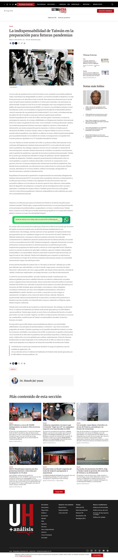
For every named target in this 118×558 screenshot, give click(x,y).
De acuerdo (97, 555)
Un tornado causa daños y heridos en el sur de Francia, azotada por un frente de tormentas (92, 427)
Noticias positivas (64, 17)
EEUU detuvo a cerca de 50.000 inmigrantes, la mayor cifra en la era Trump (24, 427)
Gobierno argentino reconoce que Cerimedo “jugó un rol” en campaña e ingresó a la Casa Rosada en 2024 (58, 427)
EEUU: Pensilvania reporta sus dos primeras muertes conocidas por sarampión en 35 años (23, 471)
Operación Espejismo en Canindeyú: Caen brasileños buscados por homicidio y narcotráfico (96, 129)
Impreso (13, 369)
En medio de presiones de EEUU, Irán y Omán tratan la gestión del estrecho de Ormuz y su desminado (92, 471)
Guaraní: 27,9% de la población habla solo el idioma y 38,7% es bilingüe (90, 62)
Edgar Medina (59, 480)
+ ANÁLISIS (62, 4)
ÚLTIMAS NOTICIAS (26, 4)
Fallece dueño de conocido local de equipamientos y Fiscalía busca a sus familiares (96, 108)
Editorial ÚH (52, 17)
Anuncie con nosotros (66, 504)
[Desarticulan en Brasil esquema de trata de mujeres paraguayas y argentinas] (59, 456)
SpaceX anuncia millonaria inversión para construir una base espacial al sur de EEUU (91, 74)
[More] (80, 4)
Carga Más (59, 492)
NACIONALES (41, 4)
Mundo (11, 26)
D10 (68, 4)
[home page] (59, 11)
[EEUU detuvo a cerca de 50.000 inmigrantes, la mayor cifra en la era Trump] (25, 412)
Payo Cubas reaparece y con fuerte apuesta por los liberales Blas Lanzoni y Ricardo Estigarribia (97, 122)
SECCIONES (51, 4)
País (84, 59)
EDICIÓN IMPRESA (105, 11)
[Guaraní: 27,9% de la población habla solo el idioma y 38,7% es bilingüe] (105, 60)
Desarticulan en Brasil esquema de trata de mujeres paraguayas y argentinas (57, 471)
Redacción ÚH (96, 66)
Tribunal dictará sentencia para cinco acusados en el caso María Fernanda (96, 115)
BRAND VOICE (97, 4)
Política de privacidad (25, 556)
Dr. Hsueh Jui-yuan (31, 380)
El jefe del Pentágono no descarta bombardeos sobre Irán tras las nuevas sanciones (96, 136)
